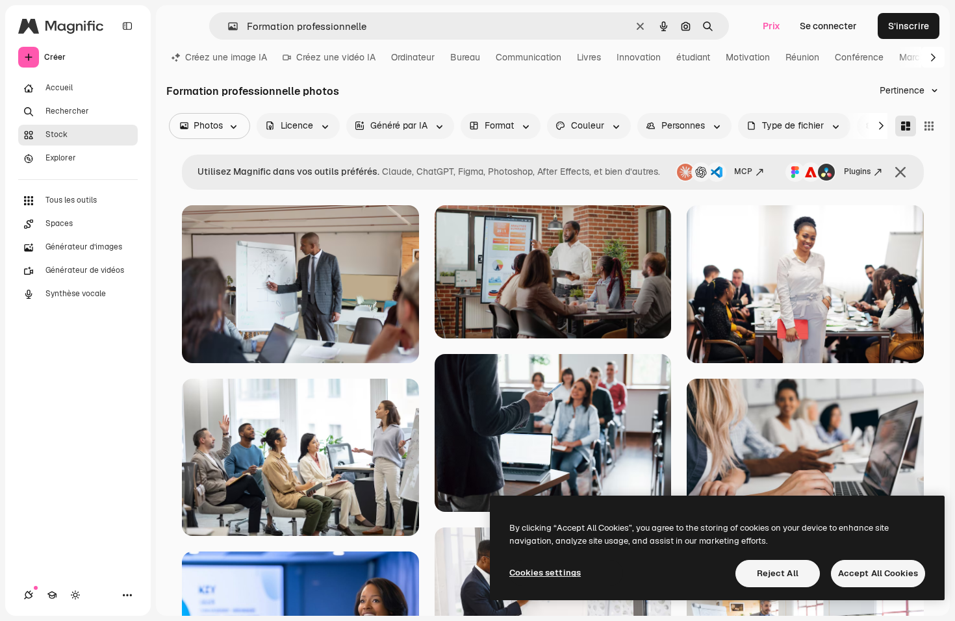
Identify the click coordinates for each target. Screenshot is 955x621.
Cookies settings (545, 572)
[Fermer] (900, 172)
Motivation (748, 57)
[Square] (929, 126)
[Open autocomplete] (228, 26)
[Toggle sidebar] (127, 26)
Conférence (859, 57)
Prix (771, 26)
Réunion (802, 57)
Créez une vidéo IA (336, 57)
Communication (528, 57)
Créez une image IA (226, 57)
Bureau (465, 57)
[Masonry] (905, 126)
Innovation (639, 57)
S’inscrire (908, 26)
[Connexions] (28, 595)
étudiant (693, 57)
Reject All (777, 573)
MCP (743, 171)
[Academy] (52, 595)
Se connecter (828, 26)
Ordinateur (413, 57)
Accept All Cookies (878, 573)
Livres (589, 57)
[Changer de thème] (75, 595)
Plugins (857, 171)
